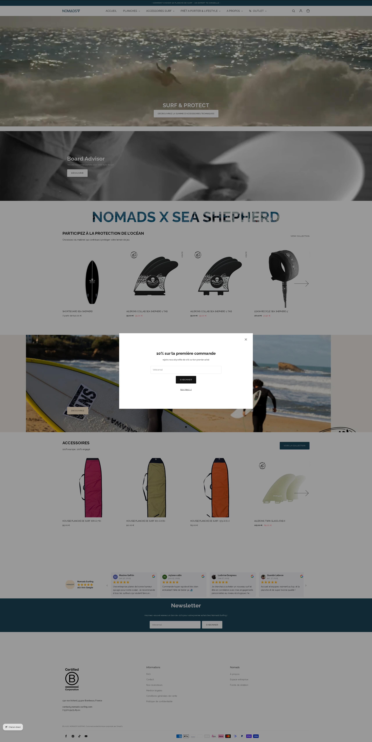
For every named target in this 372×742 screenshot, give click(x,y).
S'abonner (186, 380)
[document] (186, 371)
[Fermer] (246, 339)
